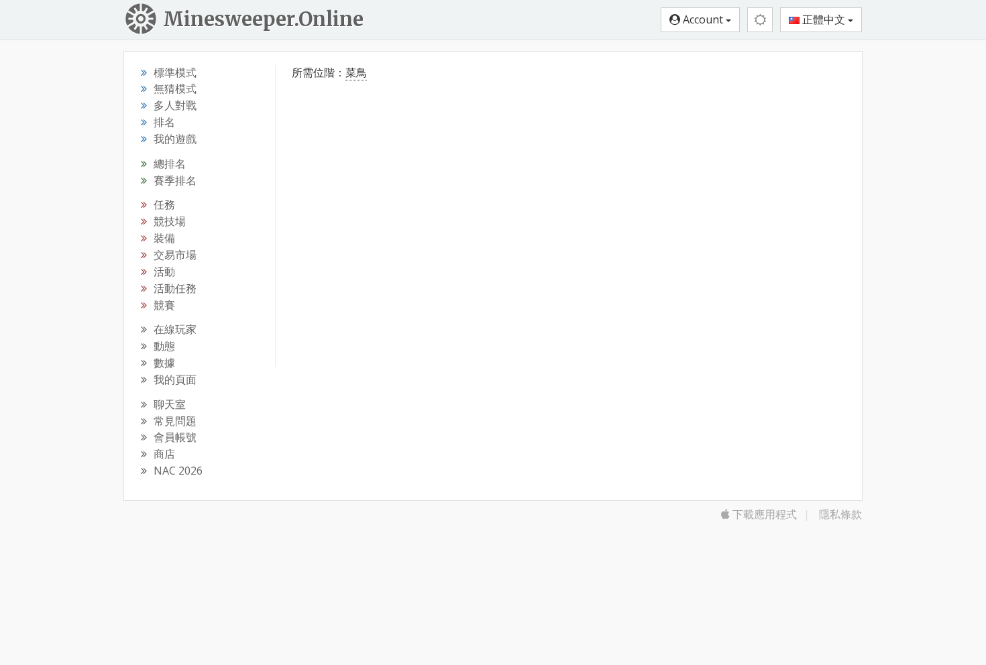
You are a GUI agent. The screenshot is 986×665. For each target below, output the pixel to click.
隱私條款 (840, 514)
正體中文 (824, 19)
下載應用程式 (763, 514)
